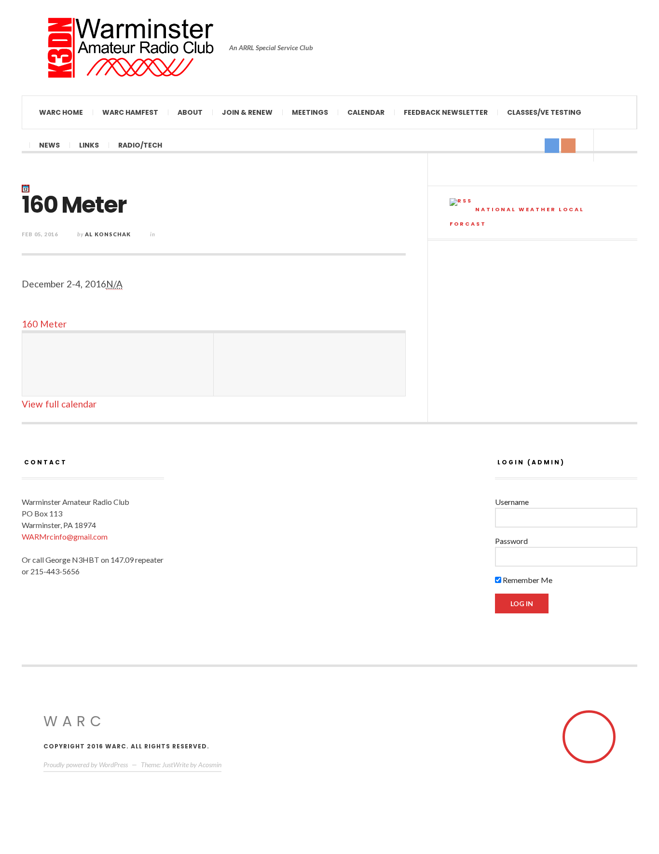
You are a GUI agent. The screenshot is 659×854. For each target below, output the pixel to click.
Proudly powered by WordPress (85, 764)
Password (511, 540)
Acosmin (209, 764)
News (49, 145)
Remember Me (526, 579)
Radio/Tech (140, 145)
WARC (74, 721)
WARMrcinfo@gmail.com (65, 536)
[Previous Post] (118, 364)
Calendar (365, 112)
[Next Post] (309, 364)
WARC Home (61, 112)
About (190, 112)
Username (512, 501)
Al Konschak (108, 234)
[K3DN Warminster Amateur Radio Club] (130, 47)
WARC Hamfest (130, 112)
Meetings (310, 112)
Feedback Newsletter (446, 112)
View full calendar (59, 403)
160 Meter (44, 323)
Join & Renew (247, 112)
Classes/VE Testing (544, 112)
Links (89, 145)
